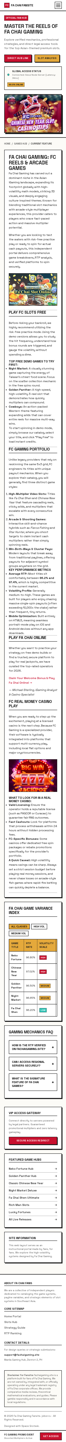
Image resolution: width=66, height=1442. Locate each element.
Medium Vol (18, 933)
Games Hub (20, 143)
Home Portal (12, 1316)
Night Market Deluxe (33, 1190)
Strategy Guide (14, 1328)
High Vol (39, 926)
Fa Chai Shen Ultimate (33, 1198)
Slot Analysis (47, 58)
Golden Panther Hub (33, 1176)
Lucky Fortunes (33, 1212)
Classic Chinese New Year (33, 1183)
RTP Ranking (12, 1333)
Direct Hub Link (18, 58)
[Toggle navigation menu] (58, 5)
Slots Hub (10, 1322)
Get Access (51, 1436)
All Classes (19, 926)
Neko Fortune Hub (33, 1169)
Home (7, 143)
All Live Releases (33, 1219)
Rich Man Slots (33, 1205)
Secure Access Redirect (33, 1140)
